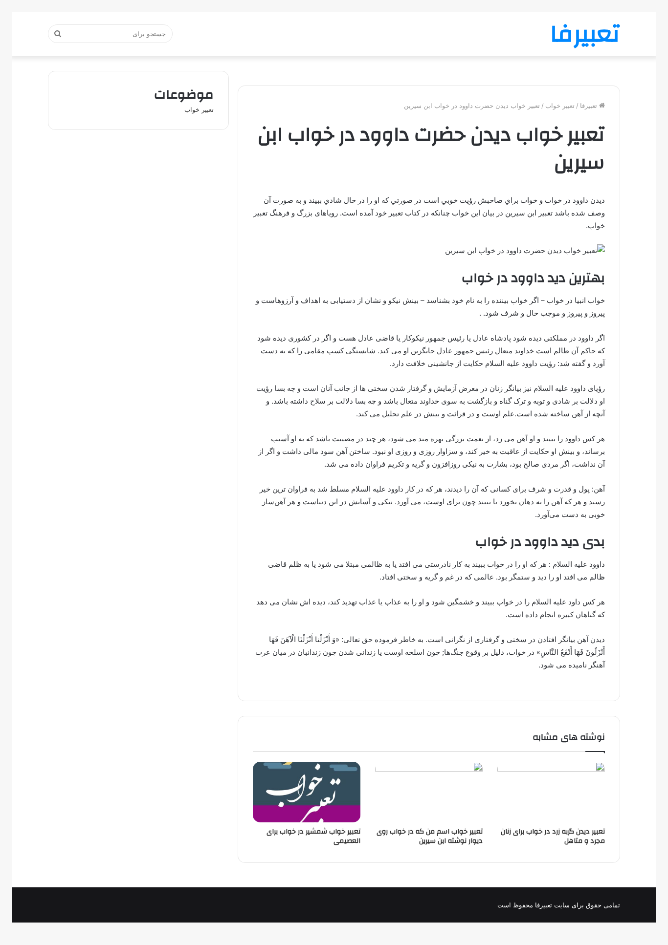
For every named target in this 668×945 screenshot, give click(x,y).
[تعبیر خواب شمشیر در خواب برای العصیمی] (306, 792)
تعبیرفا (589, 105)
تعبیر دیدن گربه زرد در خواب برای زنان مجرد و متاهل (553, 836)
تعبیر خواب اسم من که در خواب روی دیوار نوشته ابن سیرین (430, 836)
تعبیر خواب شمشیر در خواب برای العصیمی (313, 836)
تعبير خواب (560, 105)
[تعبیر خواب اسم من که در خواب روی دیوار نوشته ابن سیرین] (429, 792)
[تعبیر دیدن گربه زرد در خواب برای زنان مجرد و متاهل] (551, 792)
